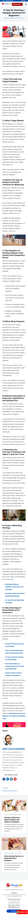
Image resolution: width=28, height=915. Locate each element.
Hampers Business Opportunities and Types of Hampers (12, 819)
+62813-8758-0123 (15, 905)
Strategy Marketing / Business (9, 790)
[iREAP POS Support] (22, 913)
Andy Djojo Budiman (10, 18)
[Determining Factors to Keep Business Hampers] (14, 843)
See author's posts (11, 775)
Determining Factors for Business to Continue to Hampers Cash (14, 716)
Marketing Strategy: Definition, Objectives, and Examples (14, 586)
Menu (26, 4)
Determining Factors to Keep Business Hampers (13, 858)
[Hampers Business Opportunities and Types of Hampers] (14, 805)
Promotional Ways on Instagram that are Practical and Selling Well (14, 666)
